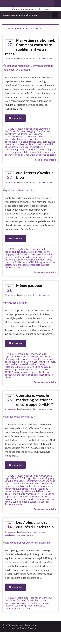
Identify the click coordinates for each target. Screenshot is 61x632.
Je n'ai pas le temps (37, 361)
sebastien (12, 58)
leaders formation (35, 144)
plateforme (11, 264)
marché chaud (30, 257)
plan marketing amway (25, 496)
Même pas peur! (30, 285)
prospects (23, 264)
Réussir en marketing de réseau (19, 14)
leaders (18, 257)
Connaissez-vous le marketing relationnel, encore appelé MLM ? (35, 400)
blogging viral (33, 131)
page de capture (47, 262)
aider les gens (31, 128)
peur (34, 372)
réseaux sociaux (13, 267)
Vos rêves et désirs (46, 154)
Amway (42, 475)
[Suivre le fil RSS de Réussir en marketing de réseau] (4, 2)
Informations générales (42, 58)
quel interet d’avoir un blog (35, 175)
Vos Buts (30, 154)
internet (31, 141)
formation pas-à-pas (15, 141)
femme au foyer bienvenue (31, 139)
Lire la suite (15, 118)
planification (23, 149)
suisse (33, 152)
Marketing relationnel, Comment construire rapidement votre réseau (30, 47)
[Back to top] (54, 625)
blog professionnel (41, 251)
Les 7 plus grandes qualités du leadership (35, 524)
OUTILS (33, 262)
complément (33, 480)
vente (19, 504)
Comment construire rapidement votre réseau (28, 132)
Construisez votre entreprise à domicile (25, 136)
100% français (15, 128)
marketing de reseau (22, 147)
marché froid (45, 257)
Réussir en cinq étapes (42, 149)
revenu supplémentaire (17, 152)
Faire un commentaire (45, 159)
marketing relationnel (16, 259)
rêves (8, 377)
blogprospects (18, 480)
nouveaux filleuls (42, 259)
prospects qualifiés (39, 264)
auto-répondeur (32, 249)
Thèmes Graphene (28, 628)
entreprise (10, 139)
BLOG (27, 251)
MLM (30, 259)
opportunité (19, 369)
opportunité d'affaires (16, 262)
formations (48, 254)
